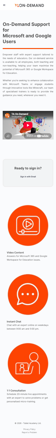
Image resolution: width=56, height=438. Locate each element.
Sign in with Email (28, 176)
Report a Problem (29, 432)
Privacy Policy (29, 429)
